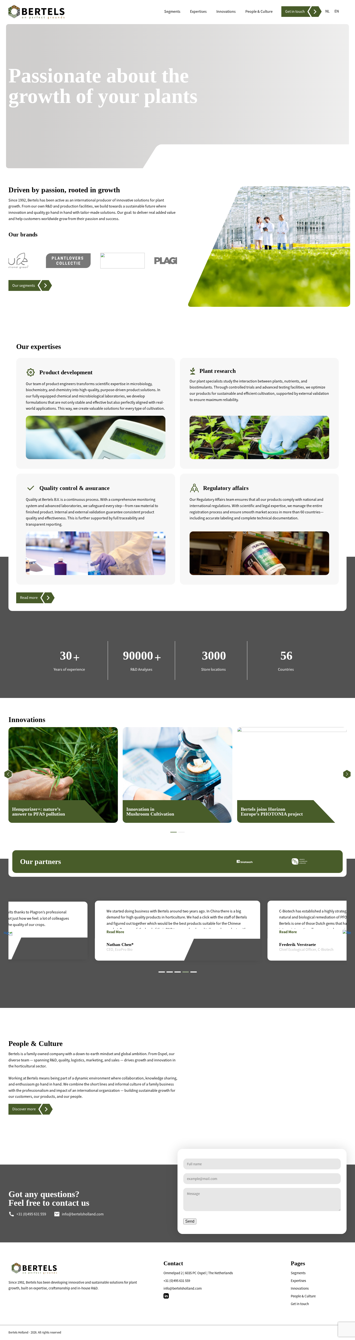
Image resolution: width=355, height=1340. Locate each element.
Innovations (300, 1288)
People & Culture (303, 1296)
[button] (173, 832)
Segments (298, 1273)
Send (189, 1221)
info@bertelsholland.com (182, 1288)
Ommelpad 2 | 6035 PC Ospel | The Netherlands (198, 1273)
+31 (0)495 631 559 (176, 1280)
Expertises (298, 1280)
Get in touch (300, 1303)
